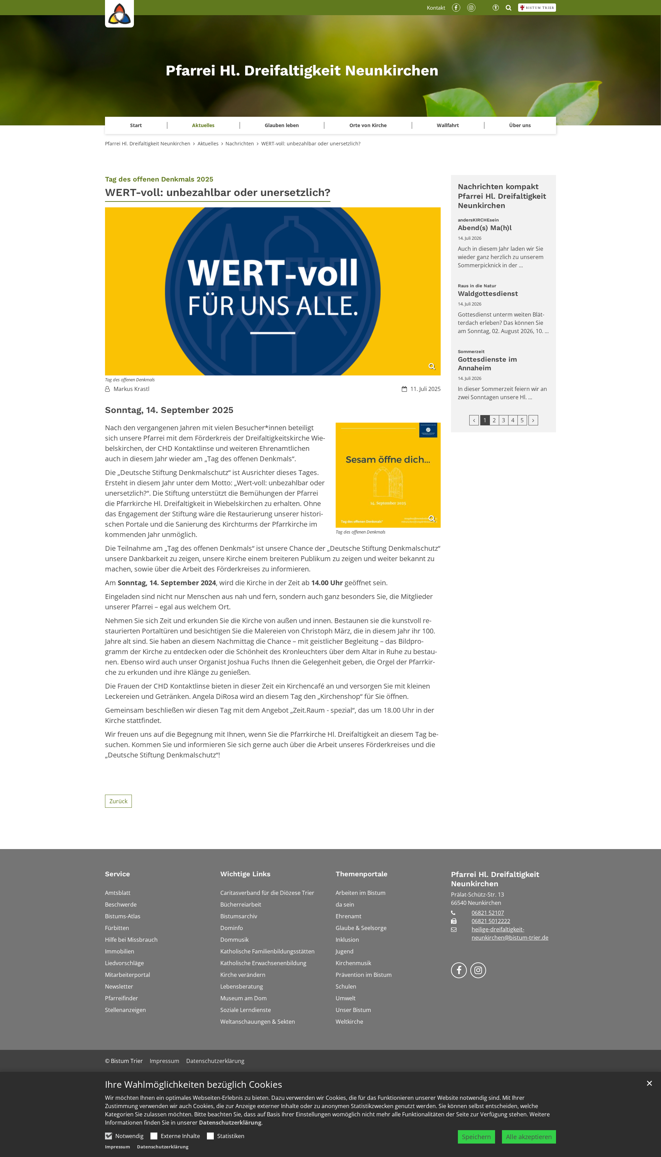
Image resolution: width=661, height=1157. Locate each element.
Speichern (476, 1137)
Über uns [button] (520, 125)
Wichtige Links (245, 874)
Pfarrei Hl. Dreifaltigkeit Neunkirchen (147, 143)
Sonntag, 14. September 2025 (169, 410)
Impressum (117, 1147)
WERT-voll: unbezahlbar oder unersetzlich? (310, 143)
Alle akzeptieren (529, 1137)
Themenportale (362, 874)
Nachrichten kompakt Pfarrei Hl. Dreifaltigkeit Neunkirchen (502, 196)
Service (117, 874)
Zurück (118, 801)
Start (136, 125)
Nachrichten (239, 143)
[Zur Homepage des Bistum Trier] (537, 7)
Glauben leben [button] (282, 125)
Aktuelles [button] (203, 125)
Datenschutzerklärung (230, 1122)
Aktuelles (208, 143)
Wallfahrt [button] (448, 125)
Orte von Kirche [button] (368, 125)
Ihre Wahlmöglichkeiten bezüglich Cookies (193, 1084)
